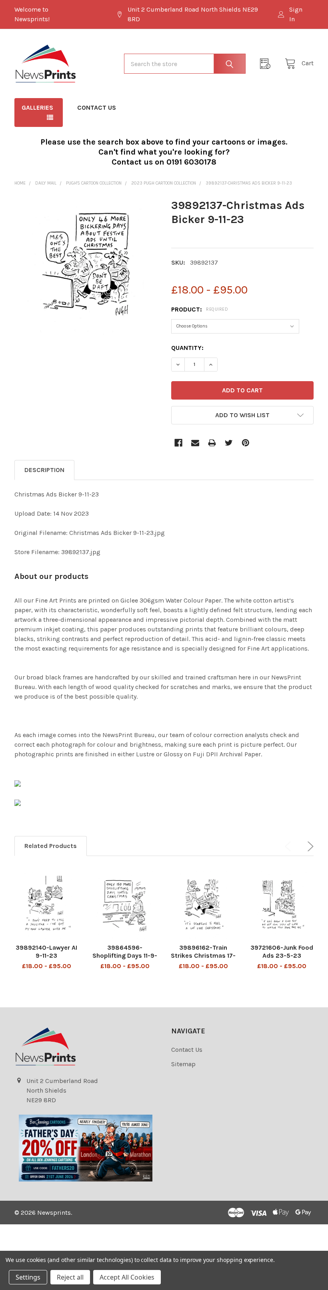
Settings (28, 1277)
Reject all (70, 1277)
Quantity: (187, 348)
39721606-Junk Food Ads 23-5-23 (281, 951)
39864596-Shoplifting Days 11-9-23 (124, 955)
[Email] (195, 443)
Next (308, 846)
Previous (289, 846)
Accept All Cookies (127, 1277)
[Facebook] (178, 443)
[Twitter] (229, 443)
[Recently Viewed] (267, 63)
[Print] (212, 443)
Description (44, 470)
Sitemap (183, 1064)
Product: (199, 309)
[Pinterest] (245, 443)
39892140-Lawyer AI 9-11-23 (46, 951)
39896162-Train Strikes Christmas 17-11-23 (203, 955)
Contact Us (96, 107)
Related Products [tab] (50, 846)
